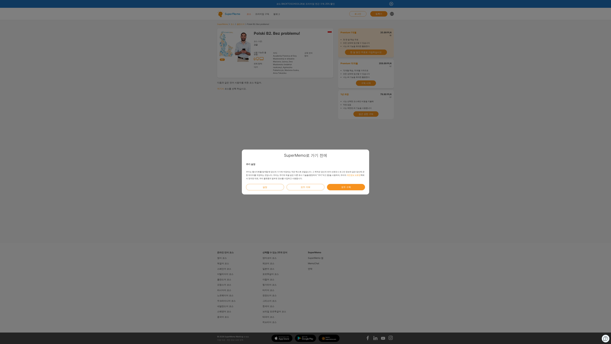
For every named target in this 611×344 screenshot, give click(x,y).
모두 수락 (346, 187)
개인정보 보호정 (354, 175)
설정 (265, 187)
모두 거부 (305, 187)
